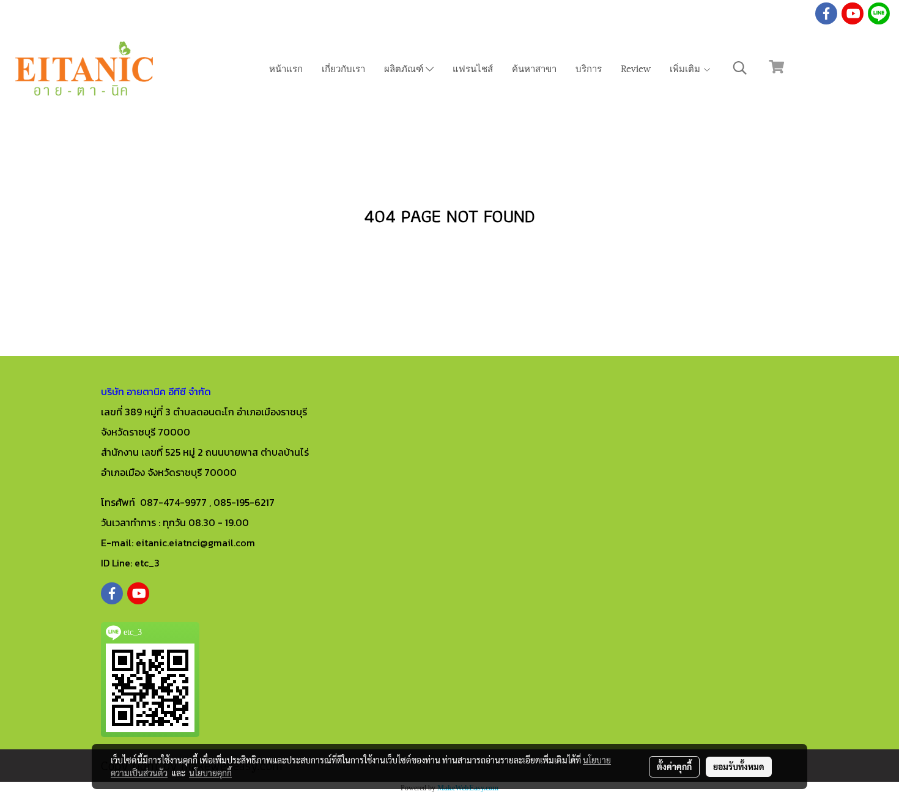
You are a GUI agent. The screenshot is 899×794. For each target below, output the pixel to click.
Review (636, 68)
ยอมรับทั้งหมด (738, 766)
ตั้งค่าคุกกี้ (674, 766)
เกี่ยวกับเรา (343, 68)
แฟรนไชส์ (473, 68)
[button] (740, 68)
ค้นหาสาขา (534, 68)
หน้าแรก (286, 68)
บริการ (588, 68)
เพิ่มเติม (686, 68)
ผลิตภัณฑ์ (405, 68)
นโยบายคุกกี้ (210, 772)
